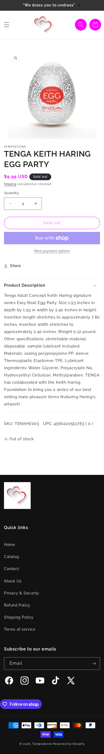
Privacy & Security (21, 593)
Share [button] (15, 266)
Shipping (10, 184)
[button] (7, 25)
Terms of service (19, 629)
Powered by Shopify (69, 744)
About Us (13, 581)
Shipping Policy (19, 617)
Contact (11, 569)
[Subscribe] (94, 663)
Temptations (42, 744)
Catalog (11, 557)
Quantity (11, 193)
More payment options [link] (52, 251)
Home (9, 544)
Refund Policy (17, 605)
